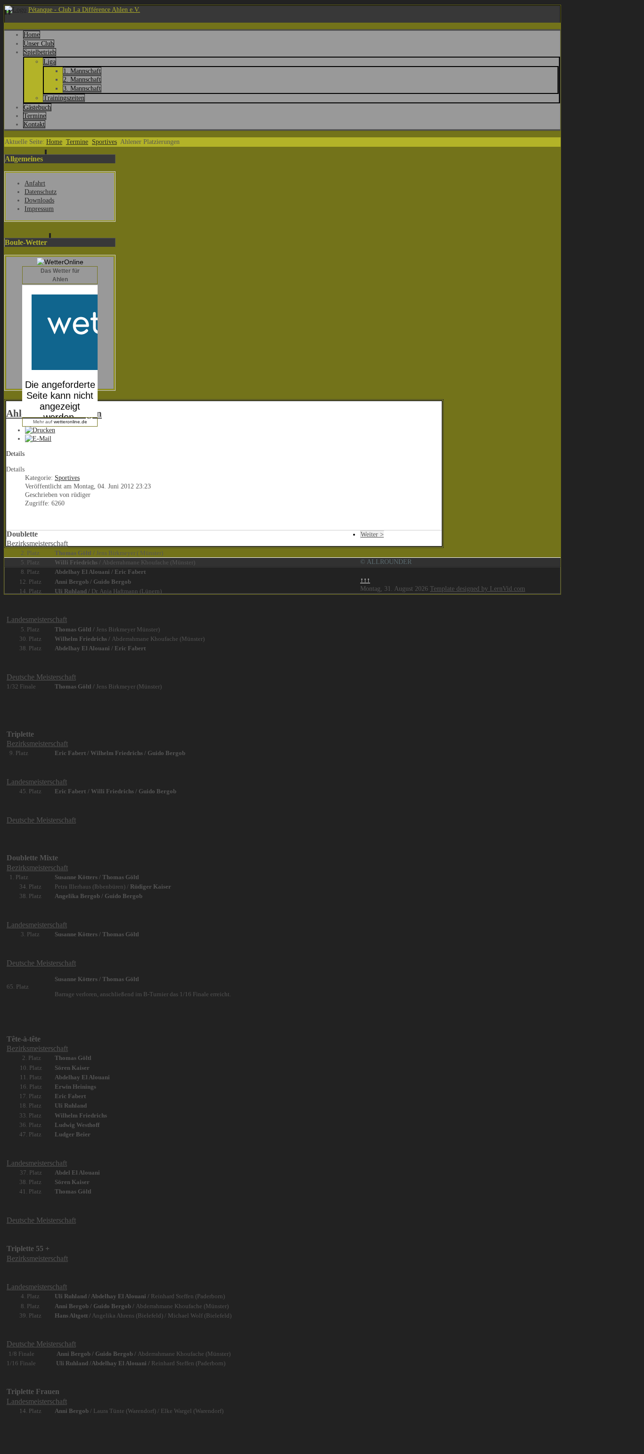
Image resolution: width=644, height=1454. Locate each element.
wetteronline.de (70, 421)
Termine (35, 115)
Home (32, 34)
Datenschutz (41, 191)
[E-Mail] (38, 438)
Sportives (104, 141)
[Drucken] (40, 430)
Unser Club (39, 43)
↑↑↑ (365, 580)
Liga (49, 61)
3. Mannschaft (82, 88)
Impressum (39, 208)
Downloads (39, 200)
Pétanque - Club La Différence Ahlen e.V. (84, 9)
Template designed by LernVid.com (477, 588)
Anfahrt (35, 183)
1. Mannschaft (82, 71)
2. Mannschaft (82, 79)
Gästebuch (37, 107)
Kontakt (34, 124)
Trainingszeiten (63, 97)
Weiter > (372, 534)
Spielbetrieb (40, 52)
